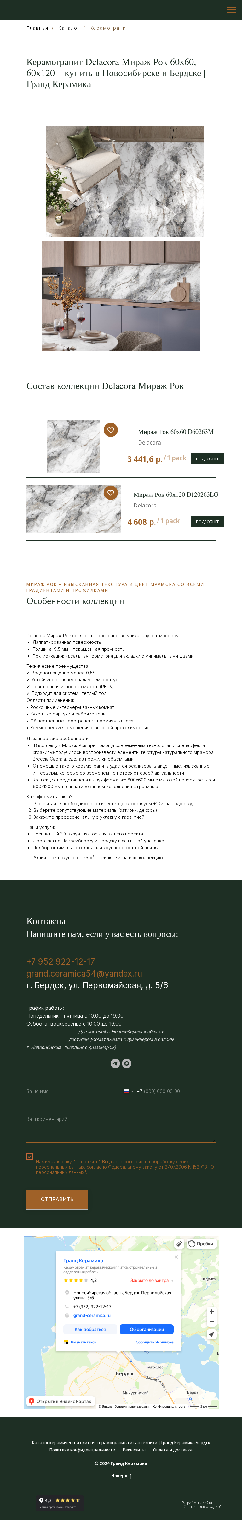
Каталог (69, 28)
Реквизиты (134, 1450)
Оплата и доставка (173, 1450)
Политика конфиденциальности (82, 1450)
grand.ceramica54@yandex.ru (84, 973)
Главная (37, 28)
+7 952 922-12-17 (60, 961)
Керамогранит (109, 28)
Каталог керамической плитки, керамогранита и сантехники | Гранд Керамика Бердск (121, 1442)
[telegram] (115, 1063)
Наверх (119, 1476)
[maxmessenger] (126, 1063)
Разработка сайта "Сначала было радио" (202, 1504)
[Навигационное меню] (231, 10)
